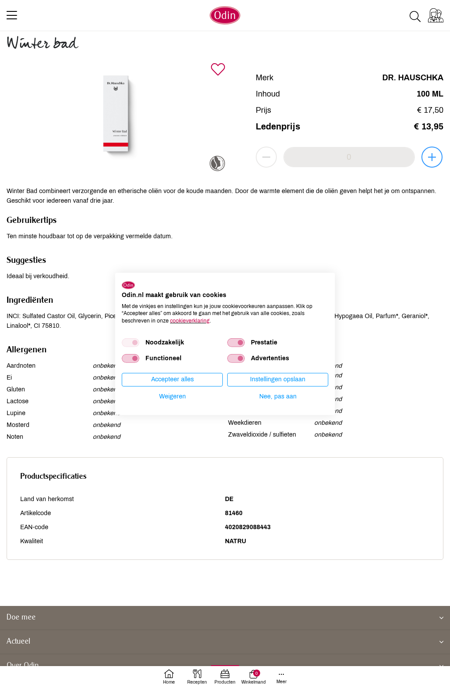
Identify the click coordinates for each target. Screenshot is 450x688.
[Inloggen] (435, 15)
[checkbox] (130, 342)
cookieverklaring (190, 321)
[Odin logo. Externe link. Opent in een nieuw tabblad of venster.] (128, 285)
